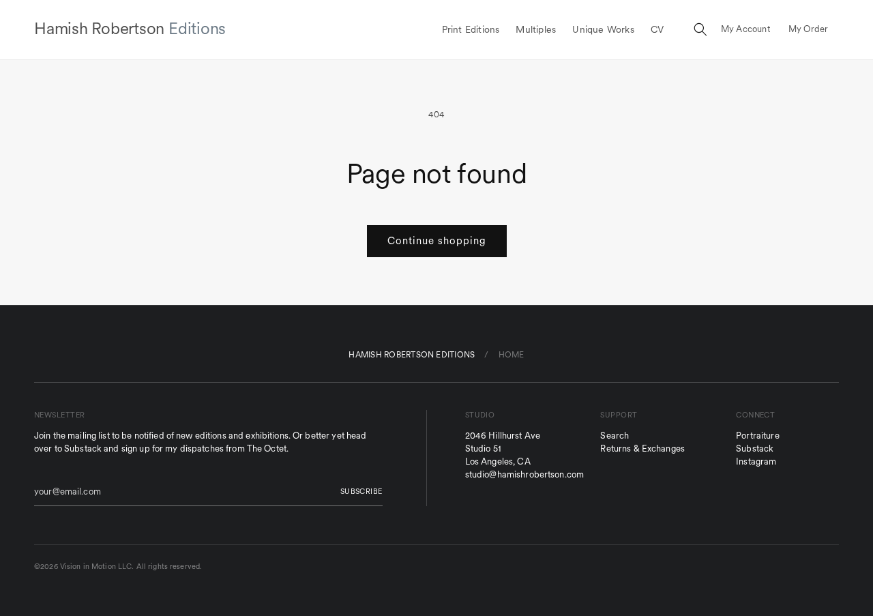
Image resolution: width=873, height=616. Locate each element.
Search (614, 435)
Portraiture (757, 435)
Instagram (756, 461)
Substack (754, 448)
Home (511, 354)
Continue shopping (436, 240)
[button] (700, 29)
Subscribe (361, 491)
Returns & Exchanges (642, 448)
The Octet (266, 448)
